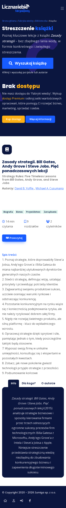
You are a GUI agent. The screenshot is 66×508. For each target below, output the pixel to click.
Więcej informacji (40, 119)
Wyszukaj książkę (30, 63)
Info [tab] (13, 383)
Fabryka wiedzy (25, 20)
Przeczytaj (15, 238)
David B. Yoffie (24, 188)
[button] (62, 8)
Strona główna (9, 20)
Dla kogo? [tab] (29, 383)
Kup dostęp (13, 119)
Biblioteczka (41, 20)
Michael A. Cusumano (50, 188)
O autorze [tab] (48, 383)
